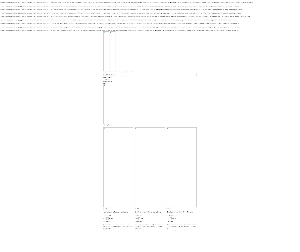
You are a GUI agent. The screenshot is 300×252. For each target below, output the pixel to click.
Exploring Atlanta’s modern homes (115, 212)
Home (104, 126)
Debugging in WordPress (173, 2)
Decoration (106, 210)
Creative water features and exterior (148, 212)
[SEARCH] (194, 74)
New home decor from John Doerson (180, 212)
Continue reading (107, 230)
